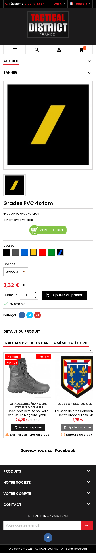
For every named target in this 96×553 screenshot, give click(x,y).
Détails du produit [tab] (21, 331)
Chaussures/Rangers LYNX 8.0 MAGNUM (28, 406)
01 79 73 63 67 (34, 4)
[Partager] (22, 315)
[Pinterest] (37, 315)
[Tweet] (29, 315)
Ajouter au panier (64, 295)
